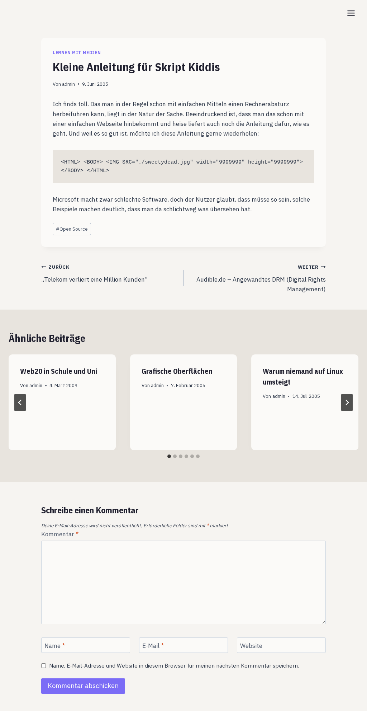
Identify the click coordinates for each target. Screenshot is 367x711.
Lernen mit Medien (77, 52)
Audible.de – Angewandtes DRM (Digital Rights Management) (261, 278)
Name (54, 645)
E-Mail (153, 645)
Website (251, 645)
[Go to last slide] (20, 402)
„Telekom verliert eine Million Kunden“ (94, 273)
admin (68, 84)
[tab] (169, 456)
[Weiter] (347, 402)
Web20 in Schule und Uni (58, 371)
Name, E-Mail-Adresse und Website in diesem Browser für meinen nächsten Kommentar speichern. (174, 665)
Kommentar (59, 534)
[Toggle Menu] (351, 13)
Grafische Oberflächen (177, 371)
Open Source (72, 229)
